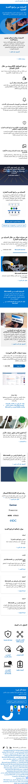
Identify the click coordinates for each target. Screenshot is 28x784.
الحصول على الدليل (15, 52)
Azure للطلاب (14, 760)
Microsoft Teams (23, 766)
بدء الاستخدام (23, 441)
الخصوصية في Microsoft (16, 774)
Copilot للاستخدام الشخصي (21, 752)
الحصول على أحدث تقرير (19, 464)
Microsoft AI (24, 762)
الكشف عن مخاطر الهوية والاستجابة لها (8, 671)
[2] (26, 737)
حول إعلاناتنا (17, 783)
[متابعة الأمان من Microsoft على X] (7, 747)
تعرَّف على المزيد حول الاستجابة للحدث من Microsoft (15, 302)
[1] (26, 729)
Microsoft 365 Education (8, 757)
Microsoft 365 (10, 752)
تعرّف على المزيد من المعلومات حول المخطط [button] (14, 225)
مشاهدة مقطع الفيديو (13, 175)
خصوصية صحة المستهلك (22, 779)
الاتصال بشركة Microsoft (10, 779)
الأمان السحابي (20, 655)
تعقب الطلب (25, 755)
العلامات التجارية (24, 783)
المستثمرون (7, 774)
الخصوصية (25, 781)
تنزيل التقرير (22, 569)
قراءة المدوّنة (22, 591)
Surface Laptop (20, 750)
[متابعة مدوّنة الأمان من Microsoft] (4, 747)
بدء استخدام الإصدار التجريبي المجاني (16, 702)
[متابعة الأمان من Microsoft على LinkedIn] (10, 747)
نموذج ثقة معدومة (8, 640)
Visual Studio (24, 773)
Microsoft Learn (23, 767)
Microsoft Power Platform (21, 771)
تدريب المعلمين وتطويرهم (13, 759)
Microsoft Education (16, 755)
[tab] (20, 250)
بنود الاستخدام (6, 781)
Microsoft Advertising (16, 764)
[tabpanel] (14, 270)
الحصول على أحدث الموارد (19, 344)
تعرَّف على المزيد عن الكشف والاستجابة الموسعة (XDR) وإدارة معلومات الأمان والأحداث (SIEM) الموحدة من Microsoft (15, 405)
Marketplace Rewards (15, 773)
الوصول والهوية (20, 670)
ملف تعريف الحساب (14, 753)
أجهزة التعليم (7, 755)
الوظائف (7, 773)
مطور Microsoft (8, 766)
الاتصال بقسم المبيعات (20, 697)
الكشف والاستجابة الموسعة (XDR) (20, 640)
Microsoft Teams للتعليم (21, 757)
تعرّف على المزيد (23, 280)
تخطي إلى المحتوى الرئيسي (21, 1)
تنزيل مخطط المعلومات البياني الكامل (15, 221)
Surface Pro (12, 750)
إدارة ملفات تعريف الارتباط (16, 781)
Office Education (23, 759)
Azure (9, 762)
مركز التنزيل (6, 753)
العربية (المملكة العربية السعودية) (20, 776)
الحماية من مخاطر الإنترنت (8, 655)
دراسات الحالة (21, 59)
